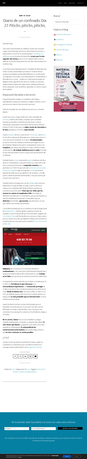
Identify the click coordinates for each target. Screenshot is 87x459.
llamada (27, 371)
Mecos (43, 134)
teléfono (34, 371)
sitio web (8, 223)
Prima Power (33, 134)
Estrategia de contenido (64, 44)
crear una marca (39, 221)
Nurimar (5, 119)
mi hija (33, 170)
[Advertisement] (25, 397)
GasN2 (29, 160)
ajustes (20, 457)
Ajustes (76, 456)
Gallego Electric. (10, 211)
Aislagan (32, 183)
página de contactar (35, 347)
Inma (16, 160)
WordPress (60, 39)
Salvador (11, 134)
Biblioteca (59, 59)
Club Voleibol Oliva (9, 216)
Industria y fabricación (63, 34)
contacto (21, 371)
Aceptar (67, 456)
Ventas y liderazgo (62, 49)
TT (4, 3)
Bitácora (27, 369)
